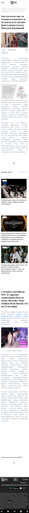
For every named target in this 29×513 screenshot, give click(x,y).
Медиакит (13, 485)
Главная (3, 8)
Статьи (8, 8)
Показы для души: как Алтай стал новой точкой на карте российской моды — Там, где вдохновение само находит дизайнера (14, 269)
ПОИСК (26, 479)
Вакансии (19, 485)
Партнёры (25, 485)
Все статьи (22, 172)
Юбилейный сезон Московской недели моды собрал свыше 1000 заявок (13, 202)
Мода (12, 8)
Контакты (23, 482)
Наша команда (5, 485)
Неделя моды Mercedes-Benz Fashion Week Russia (14, 316)
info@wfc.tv (9, 500)
